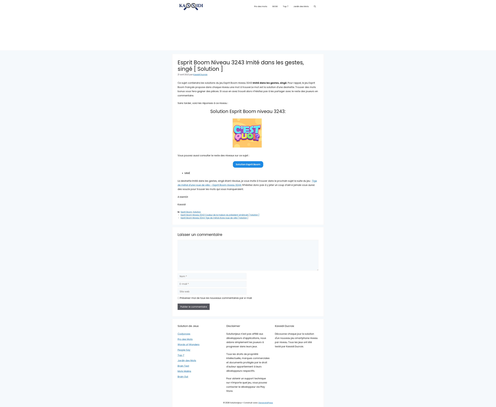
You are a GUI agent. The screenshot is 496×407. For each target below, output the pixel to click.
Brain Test (183, 366)
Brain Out (183, 376)
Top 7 (285, 6)
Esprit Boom (186, 212)
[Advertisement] (248, 32)
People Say (184, 350)
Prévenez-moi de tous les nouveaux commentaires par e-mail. (216, 298)
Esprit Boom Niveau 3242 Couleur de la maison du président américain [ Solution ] (220, 215)
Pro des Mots (185, 339)
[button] (314, 6)
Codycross (184, 333)
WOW (275, 6)
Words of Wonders (188, 344)
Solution (197, 212)
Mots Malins (184, 371)
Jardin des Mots (301, 6)
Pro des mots (260, 6)
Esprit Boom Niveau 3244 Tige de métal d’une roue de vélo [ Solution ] (214, 218)
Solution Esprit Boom (248, 164)
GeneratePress (265, 402)
